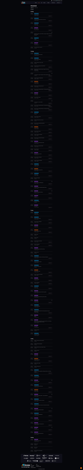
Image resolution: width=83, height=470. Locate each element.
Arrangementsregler (38, 466)
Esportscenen (36, 81)
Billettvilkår (32, 466)
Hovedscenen (36, 42)
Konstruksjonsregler (33, 467)
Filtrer (31, 7)
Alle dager (32, 9)
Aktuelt (36, 2)
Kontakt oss (58, 2)
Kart (41, 2)
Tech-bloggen (32, 465)
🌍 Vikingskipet (59, 0)
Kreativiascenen (36, 13)
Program (39, 2)
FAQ (31, 464)
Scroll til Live (36, 7)
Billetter (48, 2)
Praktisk (44, 2)
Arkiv (36, 464)
